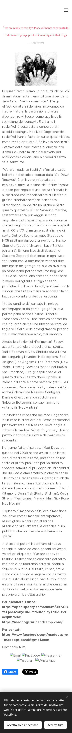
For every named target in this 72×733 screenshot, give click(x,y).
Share (12, 671)
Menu (66, 10)
